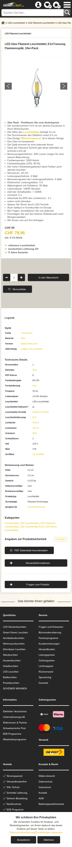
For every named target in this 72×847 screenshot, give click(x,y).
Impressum (45, 787)
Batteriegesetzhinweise (51, 804)
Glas (23, 338)
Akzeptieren (23, 839)
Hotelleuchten (10, 666)
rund (35, 343)
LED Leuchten (11, 671)
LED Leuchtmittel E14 (32, 526)
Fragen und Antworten (51, 626)
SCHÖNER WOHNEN (15, 688)
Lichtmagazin (46, 666)
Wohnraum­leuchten (14, 643)
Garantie (43, 682)
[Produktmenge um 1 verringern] (6, 277)
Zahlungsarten (47, 660)
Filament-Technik (41, 412)
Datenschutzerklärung (22, 832)
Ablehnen (49, 839)
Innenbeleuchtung (36, 507)
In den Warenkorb (48, 277)
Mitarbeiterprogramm (14, 739)
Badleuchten (10, 677)
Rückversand (46, 671)
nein (35, 385)
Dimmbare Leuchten (14, 649)
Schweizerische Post (14, 728)
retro (31, 349)
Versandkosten (47, 649)
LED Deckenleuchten (14, 626)
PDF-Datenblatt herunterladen (31, 550)
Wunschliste (19, 289)
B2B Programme (12, 733)
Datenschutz (45, 781)
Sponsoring (45, 677)
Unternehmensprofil (14, 717)
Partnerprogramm (48, 638)
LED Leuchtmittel (29, 523)
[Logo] (13, 4)
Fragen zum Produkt (37, 584)
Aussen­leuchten (12, 660)
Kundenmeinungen (49, 643)
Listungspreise (47, 654)
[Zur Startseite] (3, 23)
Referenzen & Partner (15, 722)
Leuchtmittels (31, 132)
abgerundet (26, 343)
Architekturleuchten (13, 638)
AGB (41, 798)
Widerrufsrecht (47, 776)
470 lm (36, 428)
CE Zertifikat (38, 454)
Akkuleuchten (10, 654)
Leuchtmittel (11, 523)
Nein (35, 370)
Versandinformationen (38, 563)
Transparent (26, 333)
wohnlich (38, 349)
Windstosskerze (31, 138)
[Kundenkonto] (38, 5)
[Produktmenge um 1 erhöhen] (21, 277)
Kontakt (43, 792)
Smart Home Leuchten (15, 632)
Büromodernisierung (50, 632)
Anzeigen (60, 539)
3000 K (36, 422)
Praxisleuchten (11, 682)
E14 (34, 417)
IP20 (35, 433)
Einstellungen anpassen (49, 832)
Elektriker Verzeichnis (15, 711)
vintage (24, 349)
